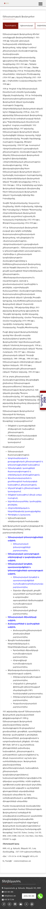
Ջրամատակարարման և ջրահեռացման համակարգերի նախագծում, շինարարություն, (22, 481)
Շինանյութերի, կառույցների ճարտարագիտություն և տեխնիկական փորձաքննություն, (24, 471)
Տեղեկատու (11, 881)
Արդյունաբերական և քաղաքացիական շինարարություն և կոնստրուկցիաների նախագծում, (25, 461)
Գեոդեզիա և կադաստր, (19, 515)
